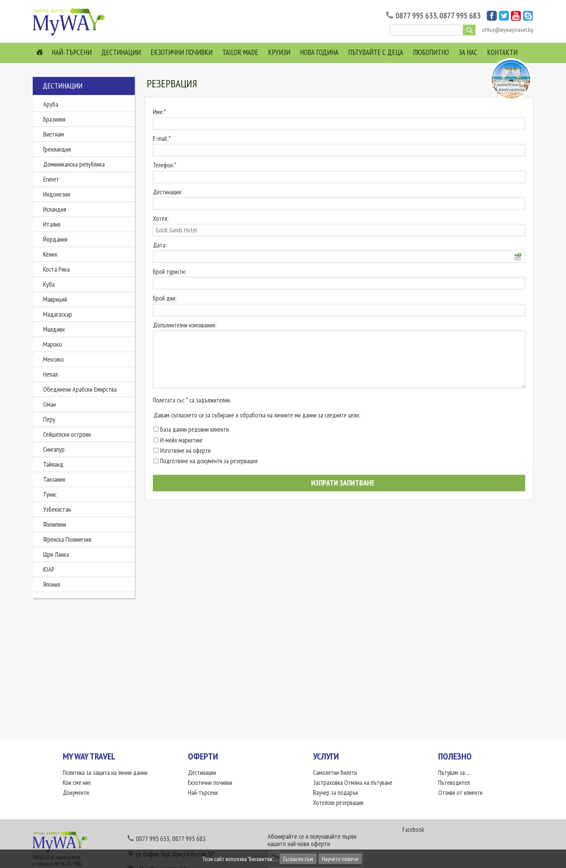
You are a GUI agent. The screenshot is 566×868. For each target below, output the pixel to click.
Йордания (55, 239)
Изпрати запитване (342, 483)
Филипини (54, 524)
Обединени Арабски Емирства (80, 389)
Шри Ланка (56, 554)
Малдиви (54, 329)
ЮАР (49, 569)
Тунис (50, 494)
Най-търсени (72, 52)
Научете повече (340, 859)
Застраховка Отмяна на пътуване (352, 782)
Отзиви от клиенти (460, 792)
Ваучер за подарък (335, 792)
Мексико (53, 359)
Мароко (52, 344)
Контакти (502, 52)
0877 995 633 (416, 15)
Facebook (413, 829)
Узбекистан (57, 509)
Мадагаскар (57, 314)
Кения (50, 254)
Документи (76, 792)
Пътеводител (454, 782)
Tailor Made (240, 52)
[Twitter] (504, 18)
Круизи (279, 52)
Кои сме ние (77, 782)
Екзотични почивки (182, 52)
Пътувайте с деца (375, 52)
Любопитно (431, 52)
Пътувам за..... (454, 772)
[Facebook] (492, 18)
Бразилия (54, 119)
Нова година (319, 52)
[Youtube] (516, 18)
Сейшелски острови (67, 434)
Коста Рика (56, 269)
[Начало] (71, 35)
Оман (49, 404)
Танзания (54, 479)
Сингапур (54, 449)
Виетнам (53, 134)
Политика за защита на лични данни (105, 772)
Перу (49, 419)
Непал (50, 374)
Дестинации (121, 52)
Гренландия (57, 149)
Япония (51, 584)
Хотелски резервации (338, 802)
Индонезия (56, 194)
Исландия (54, 209)
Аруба (50, 104)
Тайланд (53, 464)
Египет (51, 179)
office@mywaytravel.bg (507, 29)
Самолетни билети (335, 772)
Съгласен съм (298, 859)
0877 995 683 (460, 15)
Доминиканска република (74, 164)
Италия (51, 224)
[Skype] (528, 18)
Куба (49, 284)
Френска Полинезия (67, 539)
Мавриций (55, 299)
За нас (468, 52)
